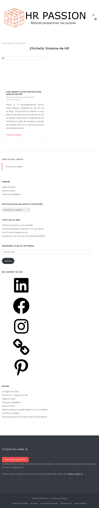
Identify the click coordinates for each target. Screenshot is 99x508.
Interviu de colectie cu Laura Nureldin (17, 225)
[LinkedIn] (21, 294)
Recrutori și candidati (10, 413)
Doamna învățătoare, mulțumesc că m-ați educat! (23, 229)
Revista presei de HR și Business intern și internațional (24, 417)
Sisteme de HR (28, 97)
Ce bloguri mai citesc (10, 391)
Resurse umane (8, 190)
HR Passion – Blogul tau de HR (15, 395)
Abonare (8, 261)
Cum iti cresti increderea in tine (15, 232)
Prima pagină (7, 43)
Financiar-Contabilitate (11, 194)
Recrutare (34, 503)
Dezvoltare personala (49, 503)
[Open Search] (93, 15)
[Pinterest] (21, 376)
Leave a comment (13, 99)
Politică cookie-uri (75, 474)
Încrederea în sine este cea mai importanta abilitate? (24, 236)
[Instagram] (21, 335)
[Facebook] (21, 315)
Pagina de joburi (8, 187)
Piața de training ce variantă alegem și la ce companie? (25, 409)
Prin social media (12, 159)
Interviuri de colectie (14, 97)
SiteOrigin (63, 498)
